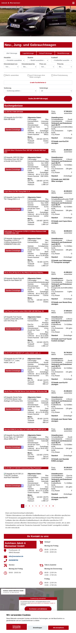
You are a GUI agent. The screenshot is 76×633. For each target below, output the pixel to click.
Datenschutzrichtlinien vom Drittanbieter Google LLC (42, 603)
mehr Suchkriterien (38, 82)
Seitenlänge (43, 88)
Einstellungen (37, 627)
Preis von (42, 64)
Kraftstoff (54, 57)
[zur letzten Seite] (53, 506)
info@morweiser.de (16, 556)
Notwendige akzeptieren (17, 626)
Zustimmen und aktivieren (38, 609)
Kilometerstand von (10, 64)
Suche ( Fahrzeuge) (38, 99)
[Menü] (73, 3)
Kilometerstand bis (28, 64)
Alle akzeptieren (58, 627)
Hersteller (7, 57)
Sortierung (7, 88)
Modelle (30, 57)
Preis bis (60, 64)
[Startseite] (10, 2)
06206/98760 (13, 560)
